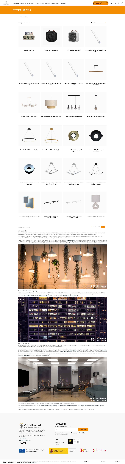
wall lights (87, 405)
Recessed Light (46, 295)
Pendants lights (72, 350)
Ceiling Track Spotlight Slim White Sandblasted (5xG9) (73, 216)
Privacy (57, 444)
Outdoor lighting (30, 3)
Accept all (117, 461)
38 (99, 226)
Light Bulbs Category (70, 240)
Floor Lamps (76, 351)
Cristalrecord (16, 3)
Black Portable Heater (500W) (51, 50)
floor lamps (49, 405)
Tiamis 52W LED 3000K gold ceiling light (51, 149)
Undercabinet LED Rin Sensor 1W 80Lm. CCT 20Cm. (73, 84)
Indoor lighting (23, 3)
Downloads (63, 3)
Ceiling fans (37, 3)
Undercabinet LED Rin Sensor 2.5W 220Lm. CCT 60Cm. (96, 51)
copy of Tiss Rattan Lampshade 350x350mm (51, 116)
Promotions (47, 3)
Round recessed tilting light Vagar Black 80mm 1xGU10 (96, 150)
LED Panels (27, 295)
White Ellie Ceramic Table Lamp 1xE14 (96, 216)
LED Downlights (39, 295)
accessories (20, 406)
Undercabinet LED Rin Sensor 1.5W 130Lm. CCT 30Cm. (51, 84)
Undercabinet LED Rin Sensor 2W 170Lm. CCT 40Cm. (29, 84)
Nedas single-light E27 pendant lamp (96, 116)
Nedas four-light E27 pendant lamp (73, 116)
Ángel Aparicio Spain (55, 3)
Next (103, 226)
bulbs (96, 405)
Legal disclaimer (59, 442)
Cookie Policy (33, 462)
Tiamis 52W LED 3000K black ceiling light (29, 149)
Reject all (103, 461)
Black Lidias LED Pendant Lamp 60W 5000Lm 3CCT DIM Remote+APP (96, 183)
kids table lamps (25, 355)
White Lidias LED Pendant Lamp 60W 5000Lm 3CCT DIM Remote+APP (73, 183)
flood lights (99, 405)
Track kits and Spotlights (72, 295)
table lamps (55, 405)
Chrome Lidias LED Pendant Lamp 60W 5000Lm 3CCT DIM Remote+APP (51, 183)
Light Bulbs (62, 295)
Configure (86, 461)
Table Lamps (69, 351)
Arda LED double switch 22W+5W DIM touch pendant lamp (96, 84)
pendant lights (68, 353)
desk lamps (91, 405)
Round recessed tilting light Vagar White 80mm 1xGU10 (29, 183)
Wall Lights (63, 351)
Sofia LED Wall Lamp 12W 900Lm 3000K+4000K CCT (29, 216)
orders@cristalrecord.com (24, 440)
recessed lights (81, 405)
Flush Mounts (39, 349)
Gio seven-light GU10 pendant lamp (29, 116)
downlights (60, 405)
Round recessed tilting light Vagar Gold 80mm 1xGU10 (73, 150)
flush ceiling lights (67, 405)
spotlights (73, 405)
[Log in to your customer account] (122, 3)
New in (42, 3)
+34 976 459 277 (22, 438)
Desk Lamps (104, 350)
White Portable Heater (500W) (73, 50)
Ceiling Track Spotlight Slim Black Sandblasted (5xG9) (51, 216)
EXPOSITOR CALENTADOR (29, 50)
